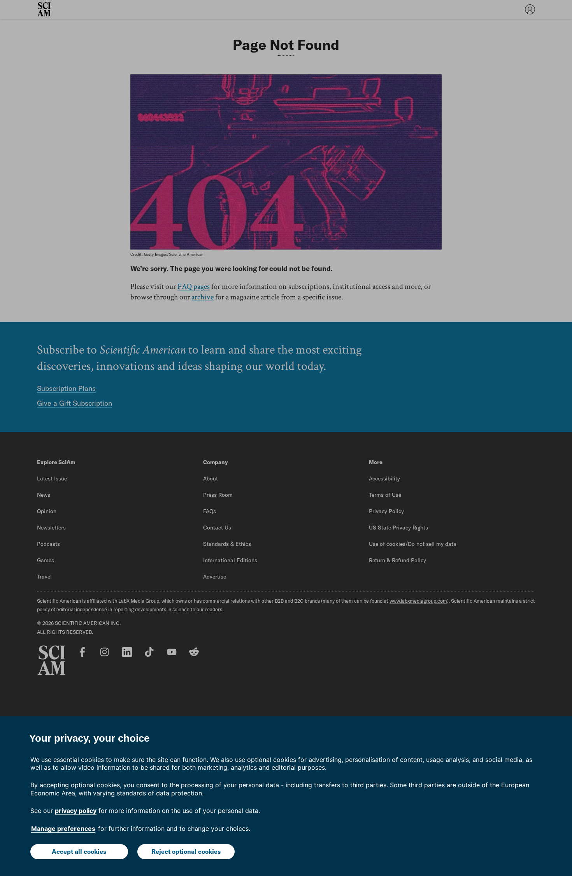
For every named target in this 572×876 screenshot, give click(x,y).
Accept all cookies (79, 851)
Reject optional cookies (186, 851)
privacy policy (76, 810)
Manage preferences (63, 828)
